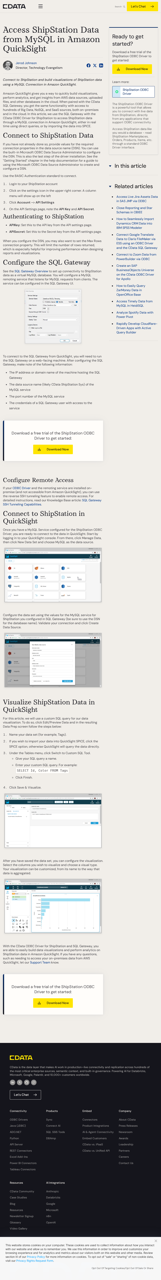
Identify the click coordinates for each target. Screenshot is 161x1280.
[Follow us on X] (95, 65)
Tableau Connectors (23, 1169)
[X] (19, 1082)
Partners (124, 1150)
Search (118, 6)
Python (14, 1138)
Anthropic (52, 1191)
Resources (16, 1210)
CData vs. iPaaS (92, 1144)
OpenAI (51, 1222)
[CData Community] (34, 1082)
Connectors (89, 1119)
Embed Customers (94, 1138)
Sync (49, 1119)
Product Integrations (95, 1125)
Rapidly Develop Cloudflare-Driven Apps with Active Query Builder (136, 328)
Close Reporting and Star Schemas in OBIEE (134, 210)
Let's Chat (138, 6)
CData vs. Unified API (96, 1150)
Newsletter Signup (22, 1216)
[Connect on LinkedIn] (101, 65)
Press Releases (128, 1125)
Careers (124, 1157)
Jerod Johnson (26, 63)
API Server (16, 1144)
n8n (48, 1216)
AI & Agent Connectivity (98, 1132)
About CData (127, 1119)
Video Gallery (18, 1228)
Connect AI (53, 1125)
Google (50, 1203)
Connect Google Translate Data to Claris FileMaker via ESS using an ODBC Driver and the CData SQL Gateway (136, 241)
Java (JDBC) (18, 1125)
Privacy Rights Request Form (34, 1260)
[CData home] (17, 6)
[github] (26, 1082)
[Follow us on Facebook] (89, 65)
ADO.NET (15, 1132)
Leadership (126, 1144)
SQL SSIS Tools (55, 1132)
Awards (123, 1138)
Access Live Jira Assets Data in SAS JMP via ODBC (137, 199)
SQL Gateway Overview (31, 271)
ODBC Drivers (19, 1119)
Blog (12, 1203)
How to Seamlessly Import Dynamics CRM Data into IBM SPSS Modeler (135, 223)
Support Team (40, 962)
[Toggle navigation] (40, 6)
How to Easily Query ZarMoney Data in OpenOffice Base (130, 290)
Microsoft (52, 1210)
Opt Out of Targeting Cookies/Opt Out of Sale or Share (122, 1268)
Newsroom (126, 1132)
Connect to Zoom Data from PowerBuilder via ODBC (136, 256)
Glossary (15, 1222)
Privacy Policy (36, 1256)
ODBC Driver (22, 488)
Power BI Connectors (23, 1163)
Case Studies (18, 1197)
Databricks (53, 1197)
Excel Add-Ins (19, 1157)
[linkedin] (12, 1082)
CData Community (22, 1191)
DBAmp (51, 1138)
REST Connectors (21, 1150)
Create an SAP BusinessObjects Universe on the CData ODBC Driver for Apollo (135, 272)
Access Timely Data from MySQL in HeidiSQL (134, 303)
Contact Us (126, 1163)
